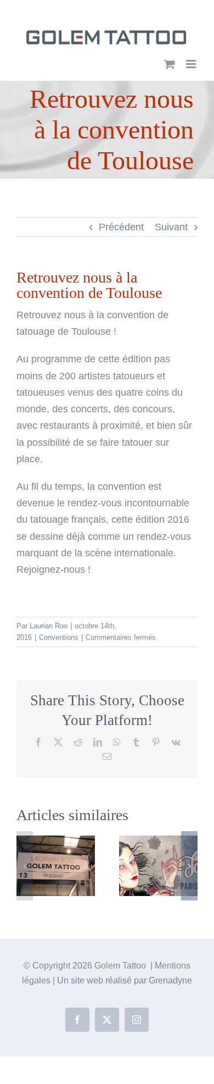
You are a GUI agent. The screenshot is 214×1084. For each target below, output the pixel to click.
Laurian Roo (48, 626)
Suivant (171, 227)
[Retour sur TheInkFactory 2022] (55, 841)
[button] (24, 866)
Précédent (121, 227)
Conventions (58, 637)
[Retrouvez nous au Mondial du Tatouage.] (158, 841)
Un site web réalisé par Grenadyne (124, 980)
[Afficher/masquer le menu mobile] (192, 64)
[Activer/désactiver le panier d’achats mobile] (169, 64)
